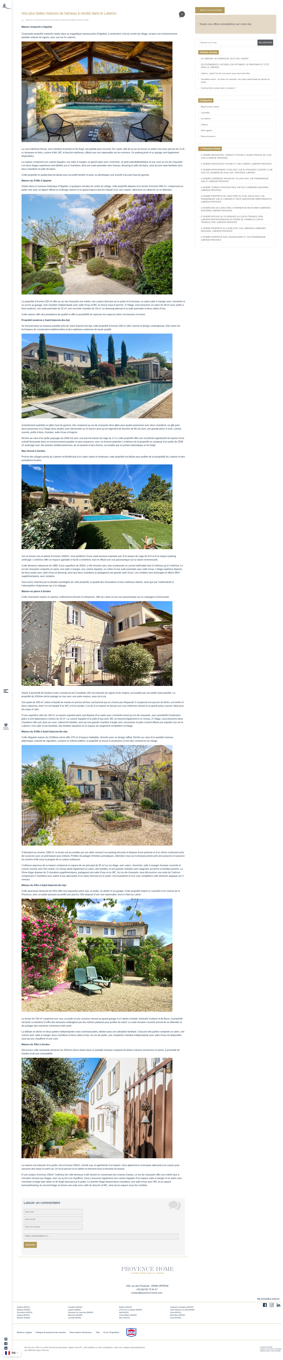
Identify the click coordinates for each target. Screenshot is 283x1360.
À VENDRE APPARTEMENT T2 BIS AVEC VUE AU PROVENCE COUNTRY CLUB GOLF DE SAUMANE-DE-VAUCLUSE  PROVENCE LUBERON (236, 171)
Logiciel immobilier (266, 1347)
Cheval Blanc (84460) (128, 1315)
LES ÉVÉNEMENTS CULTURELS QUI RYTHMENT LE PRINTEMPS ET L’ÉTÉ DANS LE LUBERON (235, 66)
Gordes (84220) (23, 1307)
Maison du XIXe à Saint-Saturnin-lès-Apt (44, 885)
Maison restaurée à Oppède (37, 27)
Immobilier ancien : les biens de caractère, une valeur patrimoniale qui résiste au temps (235, 80)
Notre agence (206, 130)
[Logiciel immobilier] (253, 1349)
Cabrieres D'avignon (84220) (181, 1307)
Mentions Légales (24, 1332)
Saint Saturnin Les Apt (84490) (182, 1310)
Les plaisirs (206, 118)
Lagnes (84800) (74, 1310)
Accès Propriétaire (111, 1332)
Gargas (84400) (23, 1315)
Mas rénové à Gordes (33, 451)
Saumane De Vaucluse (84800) (80, 1312)
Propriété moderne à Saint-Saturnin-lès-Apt (46, 320)
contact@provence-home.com (146, 1293)
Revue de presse (208, 136)
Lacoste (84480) (74, 1318)
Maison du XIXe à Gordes (36, 1044)
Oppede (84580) (23, 1310)
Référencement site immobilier (270, 1351)
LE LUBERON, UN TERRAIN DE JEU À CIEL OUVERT (225, 59)
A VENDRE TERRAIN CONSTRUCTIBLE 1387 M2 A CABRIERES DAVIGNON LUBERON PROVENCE (234, 188)
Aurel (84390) (175, 1318)
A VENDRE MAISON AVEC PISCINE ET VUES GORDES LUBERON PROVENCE (236, 164)
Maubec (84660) (23, 1318)
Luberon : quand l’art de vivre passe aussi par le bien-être (225, 73)
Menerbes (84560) (177, 1315)
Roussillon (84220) (24, 1312)
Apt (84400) (124, 1312)
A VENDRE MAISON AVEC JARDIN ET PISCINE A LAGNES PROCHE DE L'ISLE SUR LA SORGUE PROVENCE (236, 156)
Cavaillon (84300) (75, 1307)
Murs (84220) (124, 1318)
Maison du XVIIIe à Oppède (36, 180)
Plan (98, 1332)
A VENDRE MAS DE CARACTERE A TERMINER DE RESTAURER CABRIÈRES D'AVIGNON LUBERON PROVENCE (236, 209)
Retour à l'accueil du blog (210, 10)
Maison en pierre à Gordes (36, 591)
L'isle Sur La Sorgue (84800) (130, 1310)
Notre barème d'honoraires (81, 1332)
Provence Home (52, 20)
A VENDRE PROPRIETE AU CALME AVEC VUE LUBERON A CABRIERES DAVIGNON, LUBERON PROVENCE (233, 229)
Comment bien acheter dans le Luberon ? (218, 88)
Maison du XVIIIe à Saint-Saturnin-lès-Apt (44, 731)
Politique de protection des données (51, 1332)
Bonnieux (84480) (75, 1315)
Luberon (204, 124)
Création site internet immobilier (271, 1349)
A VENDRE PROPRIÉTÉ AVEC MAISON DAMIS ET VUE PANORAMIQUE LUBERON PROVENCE (233, 238)
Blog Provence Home (80, 20)
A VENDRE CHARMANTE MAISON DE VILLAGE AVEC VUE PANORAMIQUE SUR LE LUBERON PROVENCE (235, 180)
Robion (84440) (125, 1307)
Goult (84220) (175, 1312)
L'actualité (205, 113)
